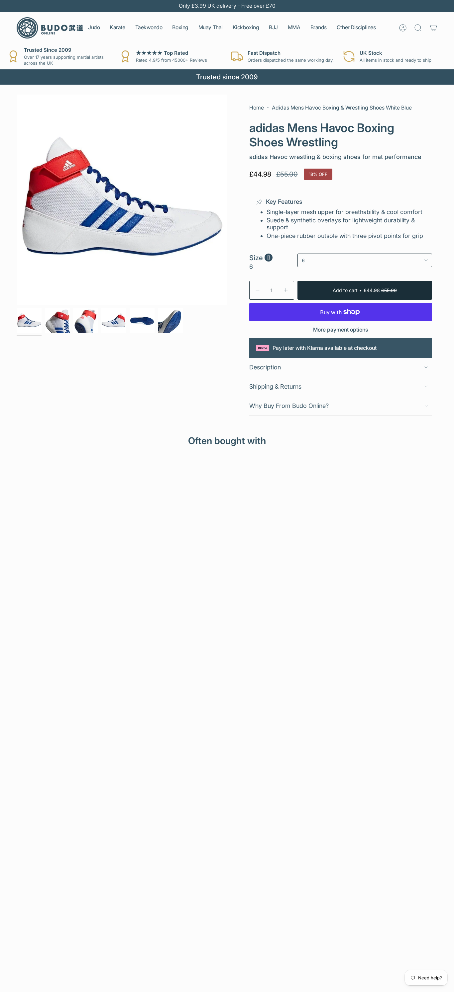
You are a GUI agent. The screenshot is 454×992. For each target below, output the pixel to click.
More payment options (340, 330)
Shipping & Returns (275, 386)
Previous (16, 199)
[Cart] (433, 28)
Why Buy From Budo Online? (289, 405)
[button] (94, 27)
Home (256, 108)
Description (265, 367)
